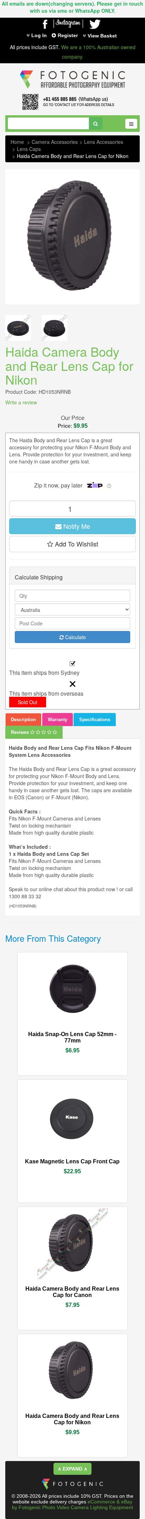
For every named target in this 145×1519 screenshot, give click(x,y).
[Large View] (18, 328)
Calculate (75, 637)
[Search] (95, 123)
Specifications (94, 719)
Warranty (57, 719)
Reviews (20, 732)
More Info (51, 1030)
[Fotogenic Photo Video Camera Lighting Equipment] (72, 70)
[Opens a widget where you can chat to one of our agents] (26, 1506)
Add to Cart (91, 1031)
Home (17, 141)
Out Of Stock (88, 1288)
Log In (39, 35)
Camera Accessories (55, 141)
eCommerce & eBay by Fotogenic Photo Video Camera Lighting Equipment (72, 1504)
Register (68, 35)
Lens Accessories (103, 141)
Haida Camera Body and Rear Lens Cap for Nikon (72, 155)
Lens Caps (29, 148)
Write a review (21, 402)
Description (23, 719)
